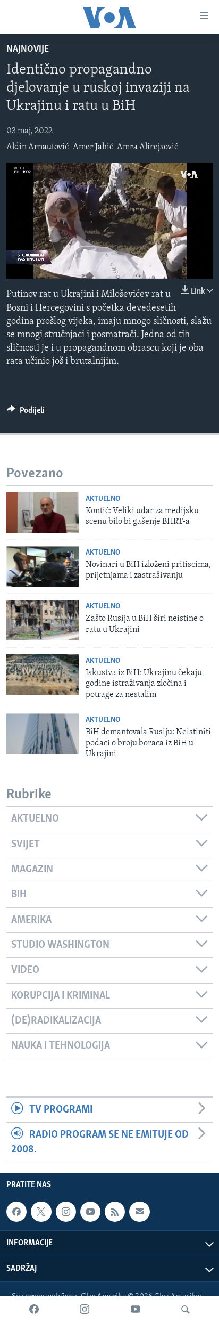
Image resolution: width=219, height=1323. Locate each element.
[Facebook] (34, 1309)
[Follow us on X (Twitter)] (41, 1212)
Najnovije (27, 49)
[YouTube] (135, 1309)
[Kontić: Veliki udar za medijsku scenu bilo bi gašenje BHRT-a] (42, 512)
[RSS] (115, 1212)
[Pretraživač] (185, 1309)
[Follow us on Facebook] (16, 1212)
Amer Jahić (93, 147)
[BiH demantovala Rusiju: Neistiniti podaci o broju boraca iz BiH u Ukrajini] (42, 733)
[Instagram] (84, 1309)
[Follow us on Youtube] (90, 1212)
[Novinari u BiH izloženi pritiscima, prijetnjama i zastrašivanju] (42, 566)
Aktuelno (103, 499)
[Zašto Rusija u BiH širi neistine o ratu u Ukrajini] (42, 620)
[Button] (26, 413)
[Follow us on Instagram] (66, 1212)
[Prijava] (139, 1212)
